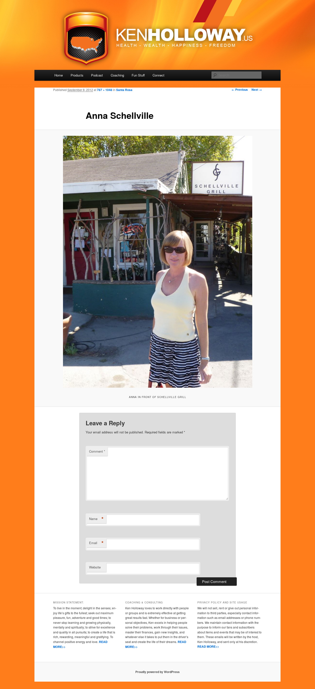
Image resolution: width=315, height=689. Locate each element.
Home (58, 75)
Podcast (97, 75)
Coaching (117, 75)
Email (96, 543)
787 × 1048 (104, 90)
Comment (97, 451)
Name (96, 519)
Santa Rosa (124, 90)
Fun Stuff (138, 75)
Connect (158, 75)
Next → (257, 89)
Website (95, 567)
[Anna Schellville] (157, 262)
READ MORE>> (208, 646)
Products (77, 75)
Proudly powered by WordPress (157, 672)
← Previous (240, 89)
